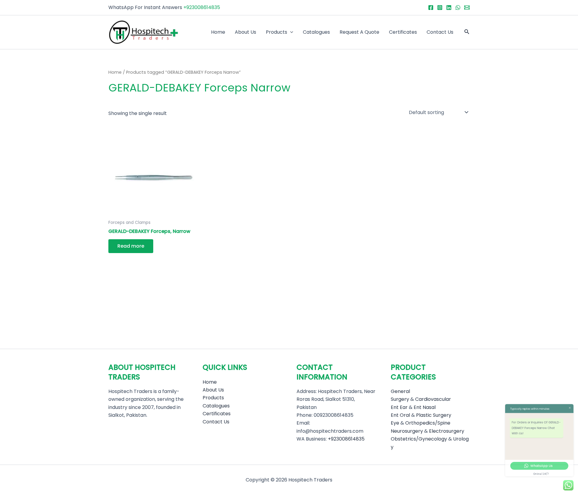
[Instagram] (440, 7)
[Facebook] (431, 7)
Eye (395, 422)
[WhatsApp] (458, 7)
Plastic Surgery (433, 415)
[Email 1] (467, 7)
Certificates (403, 32)
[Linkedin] (449, 7)
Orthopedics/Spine (427, 422)
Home (218, 32)
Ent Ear (399, 407)
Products (276, 32)
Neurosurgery (407, 431)
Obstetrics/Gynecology (419, 438)
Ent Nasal (425, 407)
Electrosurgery (446, 431)
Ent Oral (400, 415)
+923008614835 (201, 7)
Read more (130, 246)
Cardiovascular (433, 399)
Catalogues (316, 32)
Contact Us (440, 32)
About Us (245, 32)
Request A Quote (359, 32)
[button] (290, 32)
